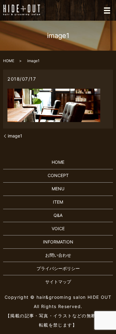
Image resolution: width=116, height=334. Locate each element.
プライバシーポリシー (58, 268)
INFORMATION (58, 241)
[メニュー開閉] (107, 10)
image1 (15, 135)
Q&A (58, 215)
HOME (8, 60)
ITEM (58, 202)
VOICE (58, 228)
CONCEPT (58, 175)
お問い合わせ (58, 255)
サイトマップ (58, 281)
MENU (58, 188)
